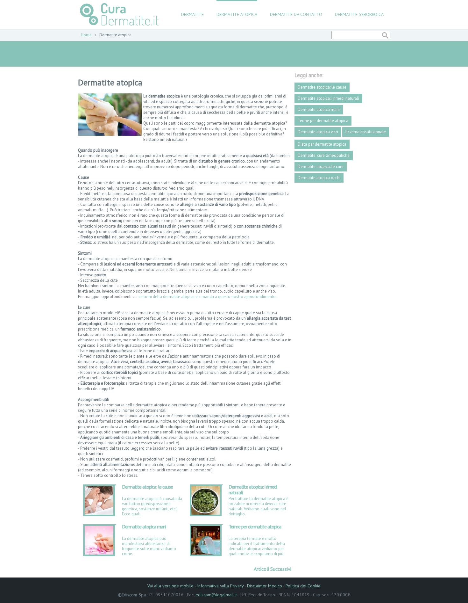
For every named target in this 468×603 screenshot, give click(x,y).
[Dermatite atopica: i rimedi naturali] (205, 513)
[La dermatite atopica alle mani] (99, 553)
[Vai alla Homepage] (119, 14)
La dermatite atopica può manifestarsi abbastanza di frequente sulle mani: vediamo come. (149, 546)
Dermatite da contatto (296, 14)
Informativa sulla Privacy (220, 586)
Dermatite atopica (236, 14)
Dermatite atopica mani (144, 527)
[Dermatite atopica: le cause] (99, 513)
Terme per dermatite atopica (255, 527)
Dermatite (192, 14)
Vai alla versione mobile (170, 586)
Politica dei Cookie (303, 586)
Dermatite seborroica (359, 14)
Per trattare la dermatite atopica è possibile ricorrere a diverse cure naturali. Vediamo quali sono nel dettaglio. (258, 506)
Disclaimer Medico (264, 586)
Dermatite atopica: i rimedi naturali (253, 489)
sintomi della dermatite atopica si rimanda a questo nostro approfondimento (207, 296)
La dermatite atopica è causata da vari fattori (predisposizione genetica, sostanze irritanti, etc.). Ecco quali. (152, 506)
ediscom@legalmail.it (216, 595)
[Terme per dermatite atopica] (205, 553)
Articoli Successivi (272, 569)
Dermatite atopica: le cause (147, 487)
